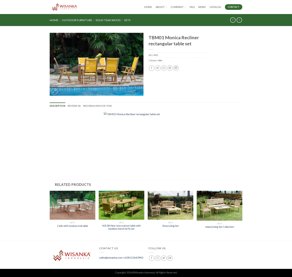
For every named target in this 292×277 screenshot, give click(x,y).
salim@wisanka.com (111, 257)
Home (148, 7)
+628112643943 (133, 257)
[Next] (242, 215)
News (201, 7)
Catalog (215, 7)
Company (177, 7)
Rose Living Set (170, 225)
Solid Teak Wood (108, 20)
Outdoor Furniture (77, 20)
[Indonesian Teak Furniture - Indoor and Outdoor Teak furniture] (64, 7)
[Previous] (49, 215)
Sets (127, 20)
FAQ (192, 7)
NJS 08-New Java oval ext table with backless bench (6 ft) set (121, 227)
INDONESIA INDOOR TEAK (97, 106)
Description (57, 106)
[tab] (57, 105)
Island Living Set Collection (219, 226)
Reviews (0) (74, 106)
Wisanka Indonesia (145, 272)
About (160, 7)
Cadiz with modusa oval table (72, 225)
